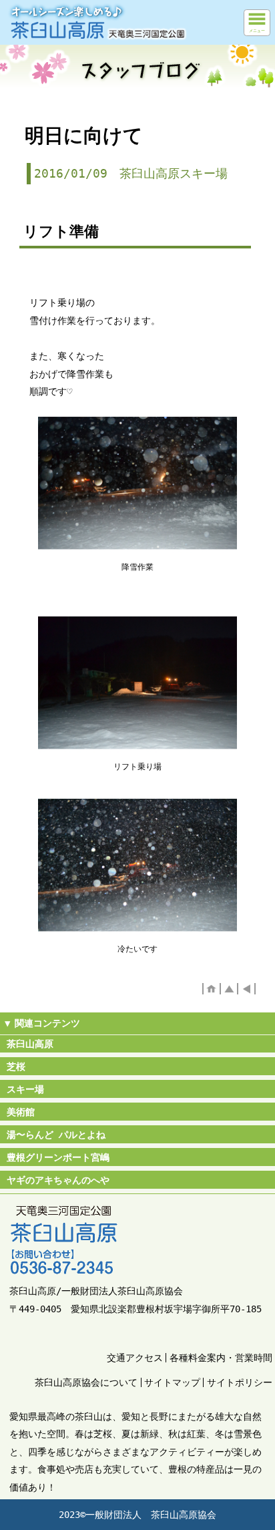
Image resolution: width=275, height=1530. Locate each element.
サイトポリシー (239, 1382)
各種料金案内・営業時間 (221, 1357)
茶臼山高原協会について (86, 1382)
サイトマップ (172, 1382)
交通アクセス (135, 1357)
